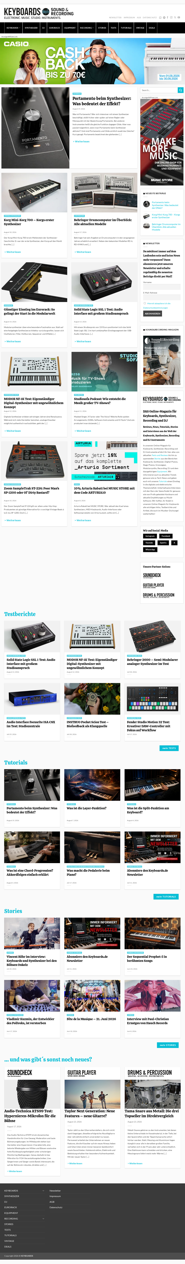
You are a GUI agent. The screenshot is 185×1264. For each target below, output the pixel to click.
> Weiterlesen (81, 141)
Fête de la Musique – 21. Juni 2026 (91, 1019)
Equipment (162, 471)
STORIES (102, 28)
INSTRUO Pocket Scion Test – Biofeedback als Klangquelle (88, 724)
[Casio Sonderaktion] (92, 60)
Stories (157, 458)
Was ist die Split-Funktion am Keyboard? (148, 810)
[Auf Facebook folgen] (167, 17)
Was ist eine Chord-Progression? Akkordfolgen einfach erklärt (30, 872)
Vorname (147, 282)
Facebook (166, 536)
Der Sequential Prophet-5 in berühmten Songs (147, 959)
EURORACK (54, 28)
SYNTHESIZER (31, 28)
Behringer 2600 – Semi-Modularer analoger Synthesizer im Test (152, 662)
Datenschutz (150, 17)
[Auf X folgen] (175, 17)
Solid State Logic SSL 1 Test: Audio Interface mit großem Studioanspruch (101, 311)
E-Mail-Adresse (150, 292)
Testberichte (20, 614)
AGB (139, 17)
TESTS (113, 28)
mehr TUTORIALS (166, 896)
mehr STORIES (168, 1045)
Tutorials (163, 481)
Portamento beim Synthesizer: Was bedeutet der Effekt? (102, 101)
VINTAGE (140, 28)
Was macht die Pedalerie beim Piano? (88, 872)
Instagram (150, 536)
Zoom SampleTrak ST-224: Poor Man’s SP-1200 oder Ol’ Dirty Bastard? (31, 490)
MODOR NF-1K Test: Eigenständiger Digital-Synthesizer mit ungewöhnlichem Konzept (33, 403)
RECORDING (86, 28)
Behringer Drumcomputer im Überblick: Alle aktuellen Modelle (103, 222)
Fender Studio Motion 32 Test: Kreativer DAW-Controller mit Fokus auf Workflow (148, 726)
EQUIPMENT (70, 28)
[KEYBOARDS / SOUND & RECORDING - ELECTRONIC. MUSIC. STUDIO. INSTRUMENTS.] (38, 13)
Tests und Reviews (160, 455)
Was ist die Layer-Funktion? (87, 808)
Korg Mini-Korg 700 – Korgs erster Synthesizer (29, 222)
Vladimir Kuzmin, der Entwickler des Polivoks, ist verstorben (30, 1021)
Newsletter (115, 17)
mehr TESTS (169, 748)
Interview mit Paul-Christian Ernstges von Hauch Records (148, 1021)
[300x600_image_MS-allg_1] (161, 141)
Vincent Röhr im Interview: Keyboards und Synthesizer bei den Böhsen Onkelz (32, 961)
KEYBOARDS (12, 28)
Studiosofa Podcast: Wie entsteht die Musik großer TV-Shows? (100, 401)
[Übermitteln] (181, 90)
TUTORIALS (126, 28)
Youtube (149, 543)
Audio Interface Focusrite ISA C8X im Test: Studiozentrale (31, 724)
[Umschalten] (43, 1190)
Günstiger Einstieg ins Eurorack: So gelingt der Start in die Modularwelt (29, 311)
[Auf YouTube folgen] (179, 17)
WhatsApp (160, 17)
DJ (43, 28)
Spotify (164, 17)
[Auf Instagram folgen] (171, 17)
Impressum (129, 17)
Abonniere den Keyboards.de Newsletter (147, 872)
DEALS (152, 28)
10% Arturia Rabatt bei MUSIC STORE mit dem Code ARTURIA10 (104, 490)
